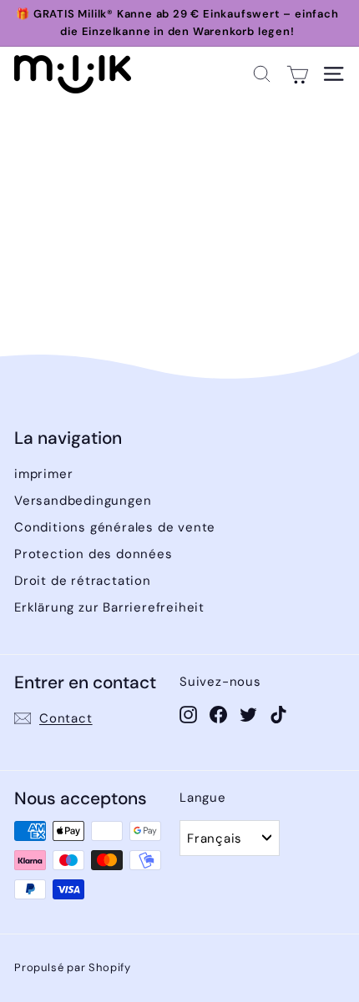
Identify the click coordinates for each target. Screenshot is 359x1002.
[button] (261, 73)
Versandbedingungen (82, 500)
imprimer (43, 474)
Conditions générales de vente (114, 527)
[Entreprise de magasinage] (297, 73)
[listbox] (230, 838)
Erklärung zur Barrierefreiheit (109, 607)
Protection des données (93, 554)
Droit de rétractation (82, 580)
